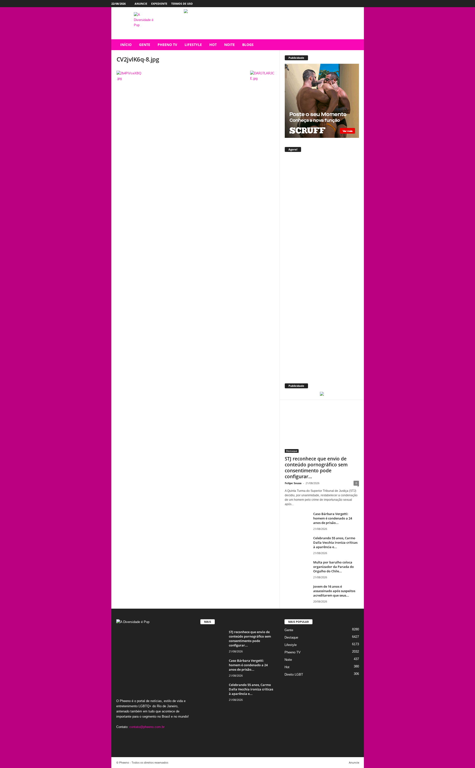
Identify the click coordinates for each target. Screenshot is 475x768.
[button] (356, 44)
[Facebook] (337, 3)
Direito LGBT (294, 674)
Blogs (248, 44)
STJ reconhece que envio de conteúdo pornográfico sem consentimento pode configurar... (316, 468)
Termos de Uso (182, 3)
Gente (289, 630)
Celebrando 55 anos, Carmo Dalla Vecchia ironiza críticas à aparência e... (335, 542)
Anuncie (141, 3)
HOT (213, 44)
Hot (287, 667)
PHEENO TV (167, 44)
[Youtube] (360, 3)
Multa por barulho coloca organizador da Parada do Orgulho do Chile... (333, 566)
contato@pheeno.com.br (147, 727)
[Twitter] (353, 3)
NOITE (229, 44)
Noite (288, 660)
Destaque (291, 451)
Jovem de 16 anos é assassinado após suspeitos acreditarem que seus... (334, 591)
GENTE (144, 44)
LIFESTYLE (193, 44)
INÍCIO (126, 44)
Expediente (159, 3)
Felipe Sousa (293, 483)
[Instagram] (345, 3)
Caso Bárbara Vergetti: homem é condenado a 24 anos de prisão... (332, 518)
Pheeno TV (293, 652)
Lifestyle (291, 645)
